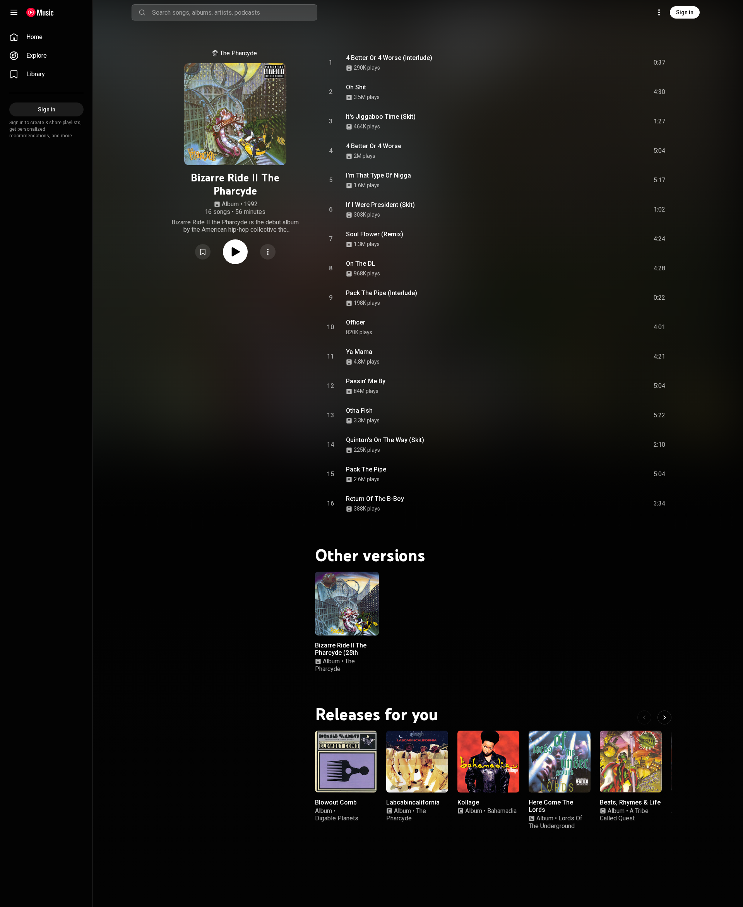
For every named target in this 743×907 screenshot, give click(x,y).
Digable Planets (336, 818)
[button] (203, 252)
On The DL (360, 263)
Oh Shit (356, 87)
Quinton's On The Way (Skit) (385, 440)
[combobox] (234, 12)
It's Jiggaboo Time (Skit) (381, 116)
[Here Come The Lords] (560, 762)
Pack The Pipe (366, 469)
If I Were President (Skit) (380, 204)
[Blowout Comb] (346, 762)
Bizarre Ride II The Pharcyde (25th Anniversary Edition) (343, 653)
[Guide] (14, 12)
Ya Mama (359, 351)
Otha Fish (359, 410)
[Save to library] (202, 251)
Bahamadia (502, 811)
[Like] (601, 63)
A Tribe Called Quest (624, 814)
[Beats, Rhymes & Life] (631, 762)
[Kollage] (488, 762)
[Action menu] (268, 252)
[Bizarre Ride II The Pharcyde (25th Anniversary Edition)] (347, 603)
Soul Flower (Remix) (374, 234)
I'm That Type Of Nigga (378, 175)
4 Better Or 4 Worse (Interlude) (389, 57)
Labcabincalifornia (413, 802)
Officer (355, 322)
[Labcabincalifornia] (417, 762)
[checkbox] (659, 62)
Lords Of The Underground (555, 822)
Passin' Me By (365, 381)
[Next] (664, 717)
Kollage (468, 802)
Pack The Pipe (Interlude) (381, 293)
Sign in (684, 12)
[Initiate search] (142, 12)
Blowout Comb (336, 802)
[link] (46, 37)
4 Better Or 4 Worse (373, 146)
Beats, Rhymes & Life (630, 802)
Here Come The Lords (551, 806)
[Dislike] (616, 63)
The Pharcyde (238, 53)
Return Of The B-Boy (375, 498)
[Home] (40, 12)
